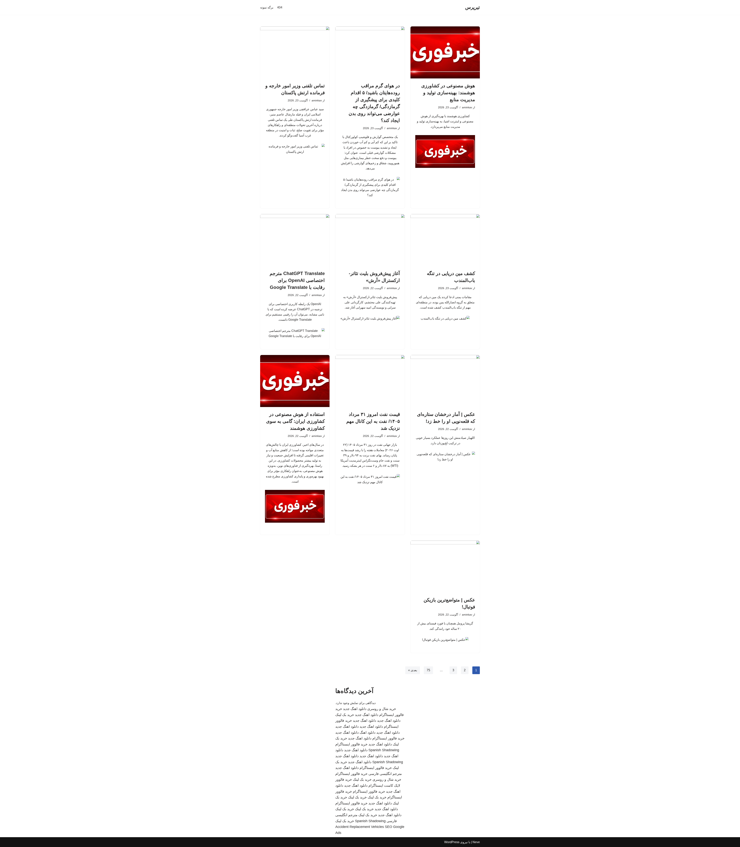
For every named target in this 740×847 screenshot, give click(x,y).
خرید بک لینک (344, 715)
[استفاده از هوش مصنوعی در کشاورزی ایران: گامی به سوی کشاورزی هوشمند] (295, 381)
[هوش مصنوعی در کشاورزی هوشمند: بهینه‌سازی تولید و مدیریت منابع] (445, 52)
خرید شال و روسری (381, 709)
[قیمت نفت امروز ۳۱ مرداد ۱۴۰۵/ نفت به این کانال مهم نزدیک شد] (370, 381)
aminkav (467, 107)
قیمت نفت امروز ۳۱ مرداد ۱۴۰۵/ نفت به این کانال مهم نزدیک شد (373, 421)
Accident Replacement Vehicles (359, 827)
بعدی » (412, 670)
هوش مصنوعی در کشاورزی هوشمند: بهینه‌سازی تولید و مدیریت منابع (448, 92)
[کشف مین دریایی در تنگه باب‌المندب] (445, 240)
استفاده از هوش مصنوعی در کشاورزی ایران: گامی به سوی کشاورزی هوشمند (295, 421)
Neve (476, 842)
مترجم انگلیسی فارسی (385, 774)
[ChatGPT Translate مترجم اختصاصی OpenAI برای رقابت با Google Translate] (295, 240)
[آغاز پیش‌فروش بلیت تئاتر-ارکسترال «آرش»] (370, 240)
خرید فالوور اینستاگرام (388, 738)
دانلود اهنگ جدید (354, 709)
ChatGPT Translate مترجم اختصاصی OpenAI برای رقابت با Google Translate (297, 280)
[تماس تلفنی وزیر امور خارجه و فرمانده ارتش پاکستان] (295, 52)
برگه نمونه (266, 7)
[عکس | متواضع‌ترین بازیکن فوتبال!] (445, 567)
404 (279, 7)
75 (428, 670)
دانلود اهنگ (367, 732)
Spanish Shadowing (383, 750)
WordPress (451, 842)
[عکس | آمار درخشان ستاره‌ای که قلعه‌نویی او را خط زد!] (445, 381)
